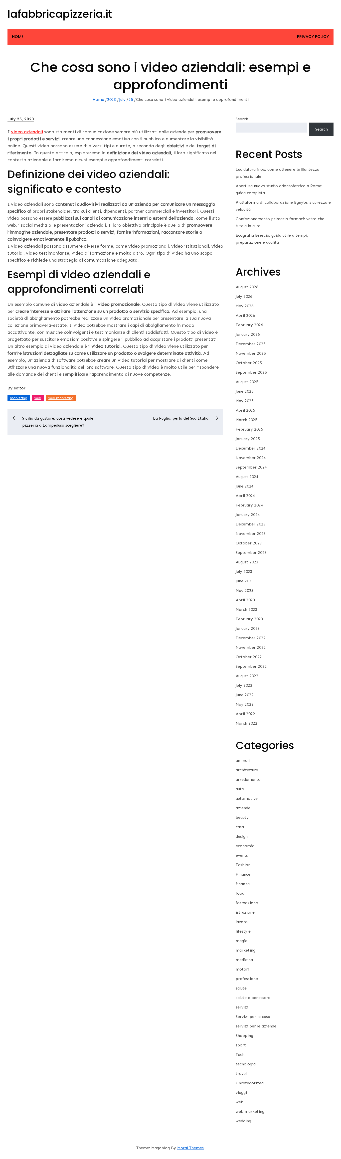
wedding (243, 1121)
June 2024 (245, 486)
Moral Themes (190, 1148)
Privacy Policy (313, 36)
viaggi (241, 1092)
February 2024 (249, 505)
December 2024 (251, 448)
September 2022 (251, 666)
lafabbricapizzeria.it (59, 14)
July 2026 (244, 296)
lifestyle (243, 931)
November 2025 (251, 353)
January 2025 (248, 438)
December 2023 (251, 524)
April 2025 (245, 410)
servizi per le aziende (256, 1026)
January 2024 (248, 514)
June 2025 (245, 391)
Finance (243, 874)
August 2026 (247, 287)
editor (19, 388)
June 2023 (245, 581)
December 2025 (251, 343)
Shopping (244, 1035)
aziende (243, 808)
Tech (240, 1054)
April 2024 (245, 495)
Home (17, 36)
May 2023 (245, 590)
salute (241, 988)
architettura (247, 770)
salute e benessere (253, 997)
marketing (18, 398)
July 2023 (244, 571)
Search (242, 119)
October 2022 (249, 657)
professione (247, 978)
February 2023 (249, 619)
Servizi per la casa (253, 1016)
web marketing (60, 398)
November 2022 (251, 647)
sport (241, 1045)
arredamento (248, 779)
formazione (247, 902)
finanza (243, 883)
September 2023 (251, 552)
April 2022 (245, 713)
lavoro (242, 921)
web (37, 398)
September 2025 (251, 372)
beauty (242, 817)
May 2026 (245, 306)
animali (243, 760)
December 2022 (251, 638)
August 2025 (247, 381)
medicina (244, 959)
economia (245, 845)
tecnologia (246, 1064)
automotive (247, 798)
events (242, 855)
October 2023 (249, 543)
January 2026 (248, 334)
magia (241, 940)
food (240, 893)
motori (242, 969)
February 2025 (249, 429)
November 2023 (251, 533)
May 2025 (245, 400)
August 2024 (247, 476)
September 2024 (251, 467)
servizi (242, 1007)
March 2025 (246, 419)
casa (240, 827)
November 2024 (251, 457)
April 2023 (245, 600)
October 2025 (249, 362)
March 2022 (246, 723)
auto (240, 789)
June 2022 (245, 694)
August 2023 (247, 562)
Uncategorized (250, 1083)
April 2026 (245, 315)
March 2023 (246, 609)
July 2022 (244, 685)
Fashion (243, 864)
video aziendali (27, 132)
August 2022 (247, 675)
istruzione (245, 912)
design (242, 836)
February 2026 (249, 325)
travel (241, 1073)
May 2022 (245, 704)
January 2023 (248, 628)
